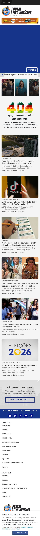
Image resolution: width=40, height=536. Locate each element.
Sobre (5, 480)
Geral (5, 455)
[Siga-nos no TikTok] (31, 416)
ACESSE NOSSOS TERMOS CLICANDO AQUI (17, 528)
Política (6, 426)
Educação (7, 434)
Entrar (7, 2)
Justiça (6, 459)
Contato (6, 497)
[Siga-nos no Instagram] (15, 416)
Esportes (7, 450)
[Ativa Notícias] (20, 11)
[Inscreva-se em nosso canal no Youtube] (26, 416)
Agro (5, 467)
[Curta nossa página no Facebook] (10, 416)
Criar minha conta (19, 400)
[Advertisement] (20, 46)
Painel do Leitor (10, 484)
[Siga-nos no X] (20, 416)
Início (6, 476)
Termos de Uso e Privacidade (15, 488)
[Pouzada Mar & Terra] (20, 21)
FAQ (4, 492)
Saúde (5, 430)
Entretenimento (10, 446)
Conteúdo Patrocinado (13, 463)
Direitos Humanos (11, 442)
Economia (7, 438)
